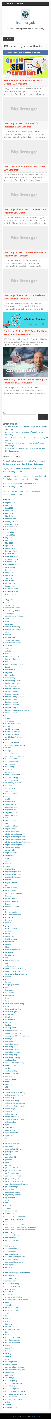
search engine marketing (15, 1221)
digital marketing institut (15, 837)
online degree (10, 1098)
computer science (12, 764)
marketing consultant (13, 1046)
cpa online (9, 796)
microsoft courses (12, 1079)
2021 (7, 602)
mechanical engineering (14, 1063)
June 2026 (9, 508)
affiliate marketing (12, 627)
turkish (8, 1351)
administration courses (14, 616)
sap (6, 1203)
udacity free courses (13, 1356)
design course (10, 820)
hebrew (8, 944)
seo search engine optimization (17, 1273)
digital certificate (12, 826)
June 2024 (9, 572)
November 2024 (11, 559)
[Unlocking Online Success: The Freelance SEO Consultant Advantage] (25, 280)
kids (6, 979)
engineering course (13, 872)
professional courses (13, 1176)
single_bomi (8, 468)
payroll (8, 1154)
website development (13, 1399)
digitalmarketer (11, 853)
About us (9, 4)
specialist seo (10, 1305)
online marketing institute (15, 1103)
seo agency (9, 1246)
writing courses (11, 1407)
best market (10, 675)
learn (7, 1001)
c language (9, 721)
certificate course (12, 729)
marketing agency (12, 1044)
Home (10, 53)
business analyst (12, 694)
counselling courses (13, 783)
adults (7, 621)
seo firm (8, 1267)
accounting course (12, 608)
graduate (8, 931)
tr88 (4, 476)
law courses (10, 993)
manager (8, 1038)
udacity (8, 1353)
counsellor (9, 785)
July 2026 (8, 505)
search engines (11, 1232)
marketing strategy (12, 1057)
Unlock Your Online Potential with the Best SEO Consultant (25, 168)
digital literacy (10, 828)
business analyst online (14, 697)
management (10, 1028)
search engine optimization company (20, 1230)
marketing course (12, 1049)
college (8, 748)
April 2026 (9, 513)
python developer (12, 1197)
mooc (7, 1081)
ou (6, 1138)
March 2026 (10, 516)
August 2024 (10, 567)
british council (11, 686)
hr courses (9, 955)
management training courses (17, 1036)
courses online (11, 793)
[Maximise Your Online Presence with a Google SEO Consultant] (25, 66)
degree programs (12, 815)
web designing (11, 1380)
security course (11, 1238)
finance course (11, 898)
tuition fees (9, 1348)
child (7, 740)
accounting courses (13, 610)
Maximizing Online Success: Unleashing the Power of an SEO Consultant (25, 381)
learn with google (12, 1011)
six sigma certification (13, 1297)
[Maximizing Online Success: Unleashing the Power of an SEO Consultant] (25, 362)
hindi (7, 947)
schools (8, 1205)
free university (11, 912)
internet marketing (12, 971)
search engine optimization (16, 1224)
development (10, 823)
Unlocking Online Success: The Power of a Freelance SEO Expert (25, 211)
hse (6, 958)
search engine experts (14, 1219)
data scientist (10, 804)
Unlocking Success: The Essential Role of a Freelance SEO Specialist (25, 254)
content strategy (11, 777)
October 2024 (10, 562)
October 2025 (10, 529)
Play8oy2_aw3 (8, 461)
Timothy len (7, 483)
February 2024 (11, 583)
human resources (12, 960)
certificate (9, 726)
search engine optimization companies (20, 1227)
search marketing (12, 1235)
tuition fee (9, 1345)
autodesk (8, 651)
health (7, 933)
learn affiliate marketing (14, 1003)
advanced (9, 624)
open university (11, 1133)
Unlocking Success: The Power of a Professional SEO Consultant (21, 125)
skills (7, 1302)
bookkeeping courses (13, 683)
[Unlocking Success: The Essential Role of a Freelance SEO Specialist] (25, 237)
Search (6, 413)
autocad (8, 648)
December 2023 (11, 589)
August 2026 (10, 502)
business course (11, 702)
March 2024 (10, 581)
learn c (8, 1006)
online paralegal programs (15, 1106)
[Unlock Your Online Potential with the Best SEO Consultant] (25, 151)
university (9, 1375)
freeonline (9, 920)
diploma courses (11, 855)
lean (7, 998)
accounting (9, 605)
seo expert (9, 1265)
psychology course (12, 1192)
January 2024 (10, 586)
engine (8, 866)
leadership (9, 995)
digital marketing (12, 831)
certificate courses (12, 732)
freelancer (9, 917)
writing (8, 1405)
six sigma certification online (16, 1300)
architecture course (13, 640)
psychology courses (13, 1195)
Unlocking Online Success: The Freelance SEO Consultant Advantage (24, 297)
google (7, 925)
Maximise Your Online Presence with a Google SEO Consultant (23, 82)
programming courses (14, 1181)
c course (8, 718)
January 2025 (10, 554)
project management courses (16, 1184)
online (7, 1090)
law (6, 987)
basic (7, 662)
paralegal (9, 1146)
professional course (13, 1173)
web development (12, 1388)
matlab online (10, 1060)
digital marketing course (15, 834)
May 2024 (9, 575)
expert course (10, 890)
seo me (8, 1270)
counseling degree (12, 780)
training (8, 1335)
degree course (11, 810)
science (8, 1208)
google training (11, 928)
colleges (8, 750)
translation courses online (15, 1340)
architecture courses (13, 643)
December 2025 (11, 524)
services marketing (12, 1286)
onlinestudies (10, 1122)
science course (11, 1211)
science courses (11, 1213)
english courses (11, 882)
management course (13, 1030)
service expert (10, 1281)
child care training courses (15, 745)
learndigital (9, 1014)
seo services (10, 1275)
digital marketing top (13, 845)
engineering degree (13, 877)
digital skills (10, 850)
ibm (6, 963)
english (8, 880)
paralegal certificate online (15, 1149)
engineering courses (13, 874)
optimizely (9, 1135)
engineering (10, 869)
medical (8, 1068)
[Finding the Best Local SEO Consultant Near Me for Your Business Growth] (25, 320)
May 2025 (9, 543)
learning (8, 1017)
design (8, 818)
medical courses (11, 1073)
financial (8, 904)
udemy (8, 1359)
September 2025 (11, 532)
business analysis (12, 691)
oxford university (12, 1143)
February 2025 (11, 551)
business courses (12, 705)
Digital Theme (36, 1416)
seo (6, 1243)
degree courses (11, 812)
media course (10, 1065)
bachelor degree (11, 659)
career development (13, 723)
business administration (15, 688)
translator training (12, 1343)
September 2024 (11, 564)
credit (7, 799)
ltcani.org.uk (25, 22)
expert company (11, 888)
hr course (9, 952)
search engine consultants (15, 1216)
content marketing (12, 775)
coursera (8, 791)
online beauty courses (14, 1095)
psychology (9, 1189)
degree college (11, 807)
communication (11, 753)
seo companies (11, 1248)
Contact (20, 4)
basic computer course (14, 664)
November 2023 (11, 591)
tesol (7, 1332)
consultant (9, 769)
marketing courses (12, 1052)
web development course (15, 1391)
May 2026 (9, 511)
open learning (10, 1130)
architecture (10, 637)
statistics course (11, 1308)
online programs (11, 1108)
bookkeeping (10, 678)
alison (7, 632)
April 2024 (9, 578)
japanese (8, 976)
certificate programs (13, 734)
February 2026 (11, 519)
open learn (9, 1127)
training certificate (12, 1337)
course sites (10, 788)
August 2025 (10, 535)
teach (7, 1316)
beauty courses (11, 670)
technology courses (13, 1329)
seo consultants (11, 1259)
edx (6, 861)
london (8, 1025)
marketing (9, 1041)
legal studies (10, 1022)
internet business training (15, 968)
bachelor (8, 653)
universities (9, 1372)
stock (7, 1313)
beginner (8, 672)
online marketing (12, 1100)
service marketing (12, 1283)
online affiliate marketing (15, 1092)
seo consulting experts (14, 1262)
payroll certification (13, 1157)
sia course (9, 1291)
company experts (12, 758)
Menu (9, 39)
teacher (8, 1318)
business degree (11, 707)
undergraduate (11, 1364)
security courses (11, 1240)
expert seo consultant (13, 893)
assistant (8, 645)
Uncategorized (11, 1361)
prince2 (8, 1165)
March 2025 (10, 548)
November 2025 (11, 527)
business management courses (17, 710)
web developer (11, 1386)
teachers (8, 1321)
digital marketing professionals (17, 842)
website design (11, 1396)
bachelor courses (12, 656)
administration (11, 613)
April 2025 (9, 546)
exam (7, 885)
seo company (10, 1251)
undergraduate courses (14, 1367)
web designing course (14, 1383)
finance (8, 896)
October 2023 (10, 594)
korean (8, 982)
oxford (7, 1141)
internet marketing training (16, 974)
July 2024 (8, 570)
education (9, 858)
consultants (9, 772)
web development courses (15, 1394)
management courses (13, 1033)
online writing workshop (14, 1119)
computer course (12, 761)
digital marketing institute (15, 839)
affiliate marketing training (15, 629)
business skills (11, 713)
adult (7, 618)
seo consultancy (11, 1254)
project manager (11, 1186)
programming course (13, 1178)
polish (7, 1162)
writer (7, 1402)
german (8, 923)
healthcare (9, 941)
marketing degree (12, 1055)
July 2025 (8, 537)
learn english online (13, 1009)
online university (12, 1116)
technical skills (11, 1326)
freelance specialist (13, 915)
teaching (8, 1324)
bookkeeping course (13, 680)
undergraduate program (15, 1370)
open (7, 1125)
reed (7, 1200)
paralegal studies (12, 1151)
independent (10, 966)
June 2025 (9, 540)
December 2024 (11, 556)
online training (11, 1114)
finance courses (11, 901)
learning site (10, 1020)
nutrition (8, 1084)
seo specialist (10, 1278)
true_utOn (7, 491)
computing (9, 767)
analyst (8, 635)
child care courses (12, 742)
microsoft (9, 1076)
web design (9, 1378)
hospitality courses (12, 950)
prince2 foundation (13, 1168)
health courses (11, 939)
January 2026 (10, 521)
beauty (8, 667)
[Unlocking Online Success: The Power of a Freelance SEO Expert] (25, 194)
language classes (12, 985)
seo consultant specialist (15, 1256)
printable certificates (13, 1170)
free (6, 909)
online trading (10, 1111)
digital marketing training (15, 847)
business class (11, 699)
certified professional (13, 737)
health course (10, 936)
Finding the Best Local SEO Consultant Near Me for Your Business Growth (25, 333)
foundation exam (12, 907)
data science (10, 802)
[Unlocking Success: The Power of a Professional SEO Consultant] (25, 108)
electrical (8, 863)
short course (10, 1289)
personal (8, 1160)
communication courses (14, 756)
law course (9, 990)
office (7, 1087)
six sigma (9, 1294)
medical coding (11, 1071)
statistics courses (12, 1310)
